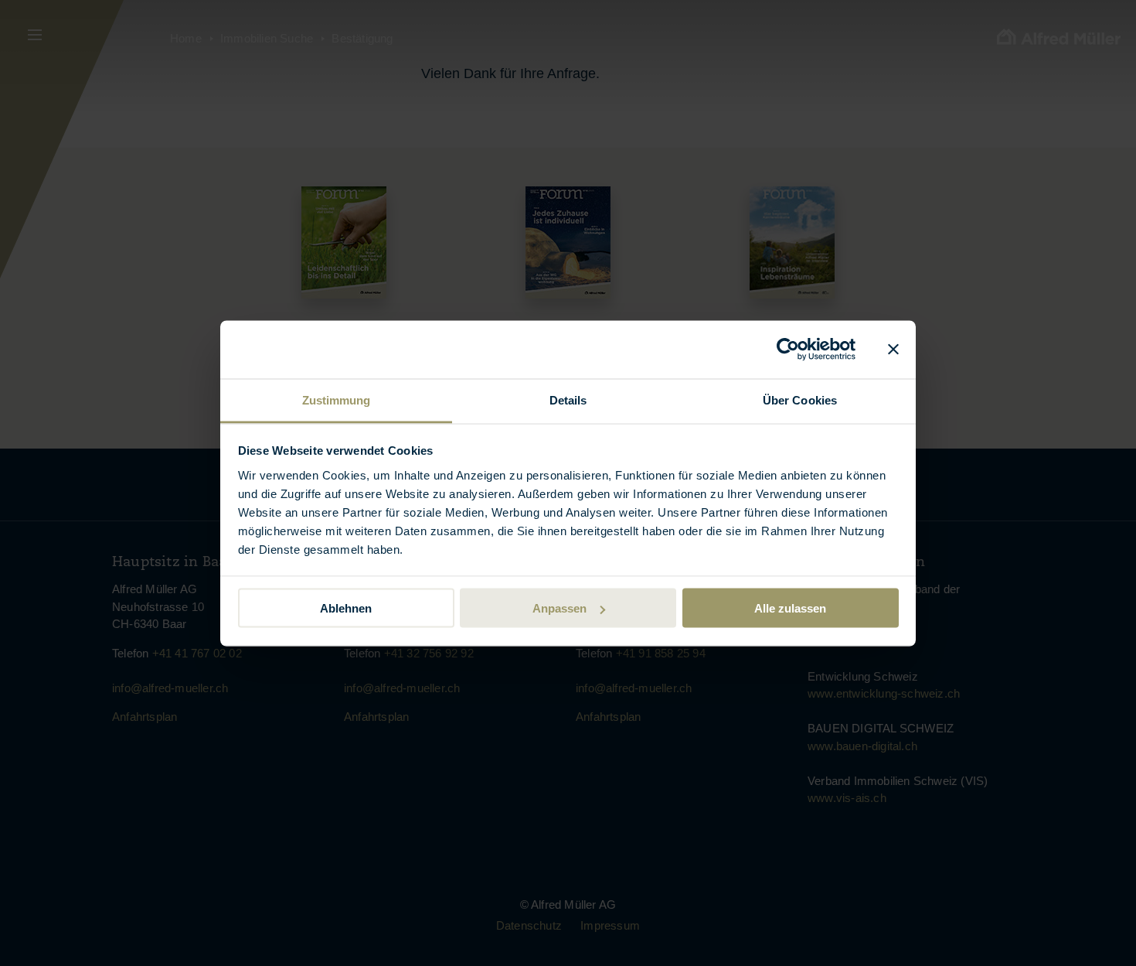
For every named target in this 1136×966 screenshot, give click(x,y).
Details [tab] (568, 399)
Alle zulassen (790, 608)
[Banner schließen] (893, 349)
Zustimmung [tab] (336, 399)
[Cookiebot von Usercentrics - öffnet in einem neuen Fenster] (787, 349)
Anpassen (559, 608)
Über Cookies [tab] (800, 399)
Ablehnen (346, 608)
